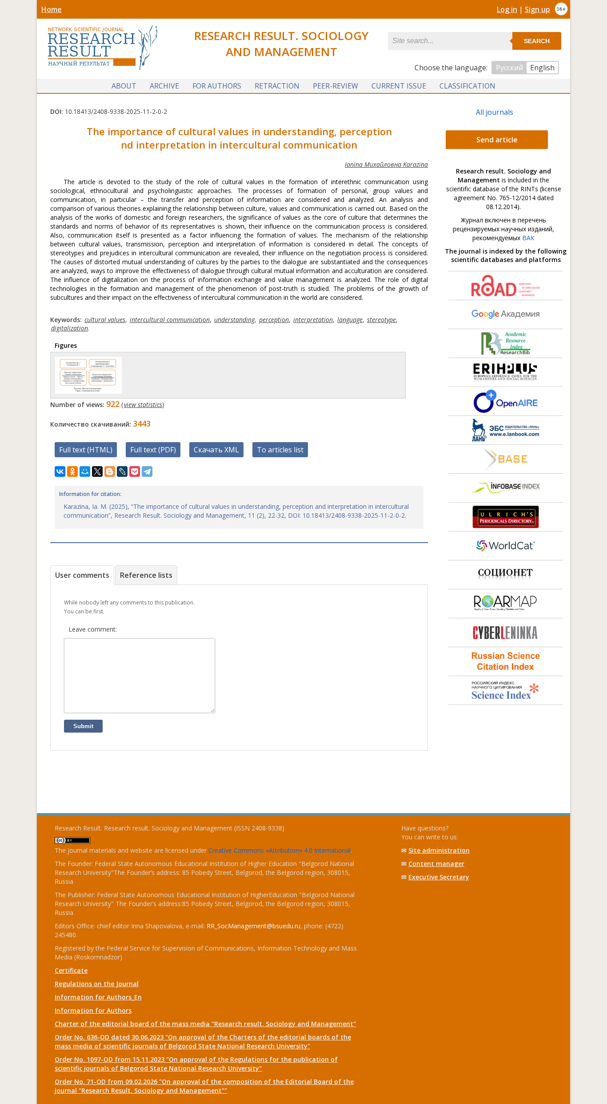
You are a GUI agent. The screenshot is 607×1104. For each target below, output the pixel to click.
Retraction (277, 86)
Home (51, 9)
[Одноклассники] (72, 471)
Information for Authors (93, 1010)
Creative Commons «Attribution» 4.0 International (279, 850)
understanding (234, 319)
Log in (507, 9)
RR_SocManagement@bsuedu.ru (253, 926)
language (350, 319)
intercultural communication (170, 319)
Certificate (71, 970)
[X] (97, 471)
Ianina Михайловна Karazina (386, 164)
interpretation (313, 319)
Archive (164, 86)
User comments (82, 575)
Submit (83, 726)
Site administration (439, 850)
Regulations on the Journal (97, 983)
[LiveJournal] (122, 471)
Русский (509, 68)
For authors (216, 86)
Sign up (537, 9)
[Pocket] (134, 471)
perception (274, 319)
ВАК (528, 238)
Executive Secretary (438, 877)
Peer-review (335, 86)
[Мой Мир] (85, 471)
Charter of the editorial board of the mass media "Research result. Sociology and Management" (205, 1023)
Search (537, 40)
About (124, 86)
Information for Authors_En (98, 997)
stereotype (381, 319)
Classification (467, 86)
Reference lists (146, 575)
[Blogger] (109, 471)
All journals (494, 112)
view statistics (143, 404)
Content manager (436, 863)
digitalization (69, 328)
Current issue (398, 86)
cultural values (104, 319)
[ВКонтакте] (60, 471)
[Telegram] (147, 471)
